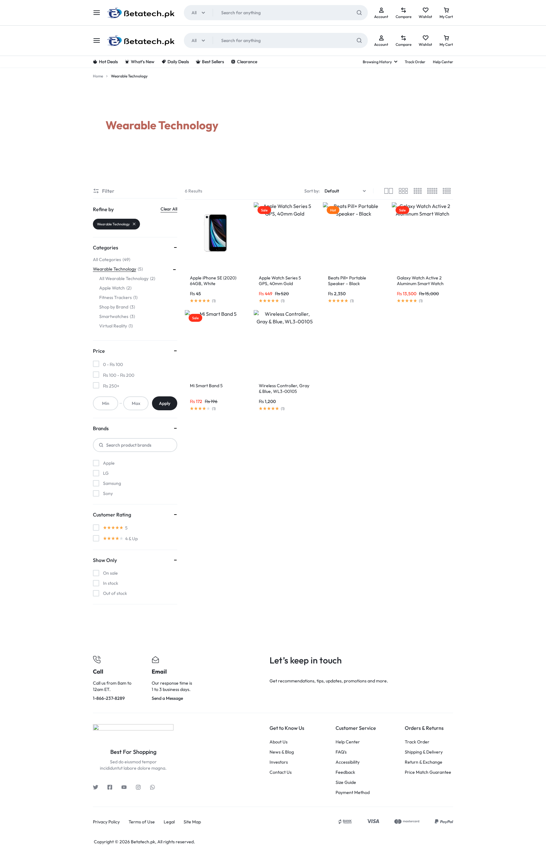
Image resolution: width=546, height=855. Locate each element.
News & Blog (282, 752)
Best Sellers (213, 61)
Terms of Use (142, 822)
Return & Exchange (423, 762)
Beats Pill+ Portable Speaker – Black (347, 280)
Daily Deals (178, 61)
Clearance (247, 61)
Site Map (192, 822)
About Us (279, 742)
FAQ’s (341, 752)
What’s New (143, 61)
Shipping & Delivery (424, 752)
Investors (279, 762)
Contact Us (281, 772)
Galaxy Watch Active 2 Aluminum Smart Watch (420, 280)
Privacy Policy (106, 822)
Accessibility (348, 762)
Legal (169, 822)
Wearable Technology (113, 224)
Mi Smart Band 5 (206, 385)
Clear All (169, 209)
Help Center (443, 61)
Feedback (345, 772)
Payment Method (353, 792)
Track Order (415, 61)
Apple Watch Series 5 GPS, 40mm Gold (280, 280)
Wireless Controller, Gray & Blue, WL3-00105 (284, 388)
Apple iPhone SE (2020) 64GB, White (213, 280)
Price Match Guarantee (428, 772)
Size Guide (346, 782)
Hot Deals (108, 61)
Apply (164, 403)
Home (98, 76)
